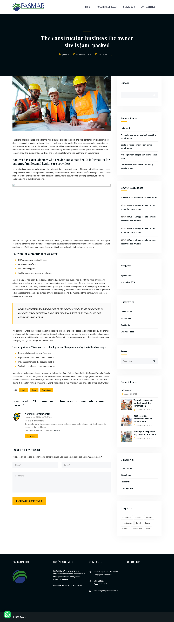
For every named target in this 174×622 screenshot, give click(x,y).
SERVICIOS (128, 7)
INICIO (87, 7)
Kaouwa (125, 529)
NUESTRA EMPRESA (106, 7)
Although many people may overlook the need (144, 433)
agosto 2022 (126, 276)
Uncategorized (127, 332)
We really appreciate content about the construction (143, 403)
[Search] (156, 360)
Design (147, 523)
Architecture (126, 517)
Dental (34, 390)
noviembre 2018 (128, 282)
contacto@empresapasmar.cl (106, 591)
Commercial (126, 312)
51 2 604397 (99, 581)
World (148, 529)
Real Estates (46, 390)
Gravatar (56, 430)
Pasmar (23, 617)
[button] (7, 614)
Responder (32, 436)
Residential (102, 54)
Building (23, 390)
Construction (127, 523)
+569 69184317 (100, 584)
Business (149, 517)
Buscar (125, 83)
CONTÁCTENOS (148, 7)
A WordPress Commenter (37, 414)
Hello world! (126, 128)
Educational (126, 318)
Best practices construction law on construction (142, 419)
